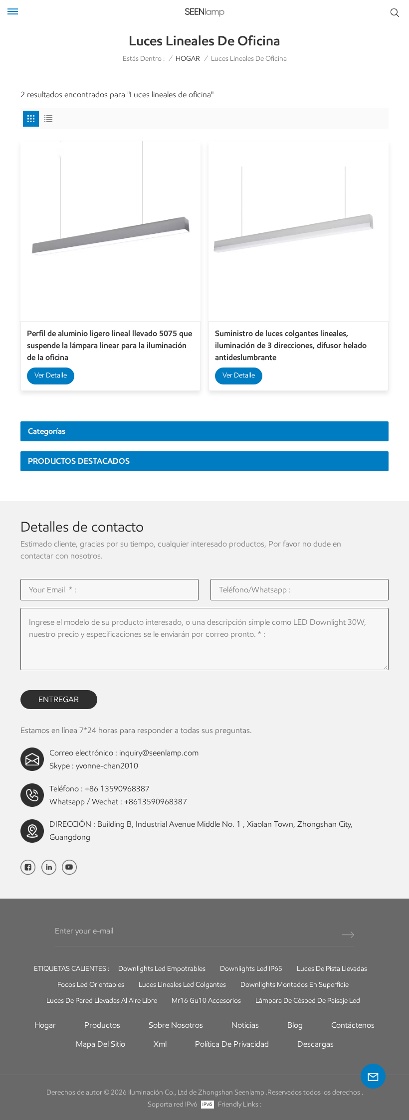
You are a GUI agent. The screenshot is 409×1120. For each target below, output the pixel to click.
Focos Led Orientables (90, 984)
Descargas (315, 1044)
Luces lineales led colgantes (182, 984)
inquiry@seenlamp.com (159, 752)
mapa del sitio (100, 1044)
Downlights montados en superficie (294, 984)
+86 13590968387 (117, 788)
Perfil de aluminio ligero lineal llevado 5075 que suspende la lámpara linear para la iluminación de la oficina (109, 345)
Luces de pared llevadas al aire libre (101, 1000)
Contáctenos (353, 1025)
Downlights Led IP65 (251, 968)
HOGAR (188, 58)
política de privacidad (232, 1044)
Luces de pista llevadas (332, 968)
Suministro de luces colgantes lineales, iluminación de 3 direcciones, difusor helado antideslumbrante (291, 345)
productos (102, 1025)
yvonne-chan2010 (107, 765)
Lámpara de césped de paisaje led (307, 1000)
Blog (295, 1025)
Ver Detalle (50, 375)
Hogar (45, 1025)
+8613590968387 (155, 801)
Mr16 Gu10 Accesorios (206, 1000)
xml (160, 1044)
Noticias (245, 1025)
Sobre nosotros (176, 1025)
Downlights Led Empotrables (161, 968)
